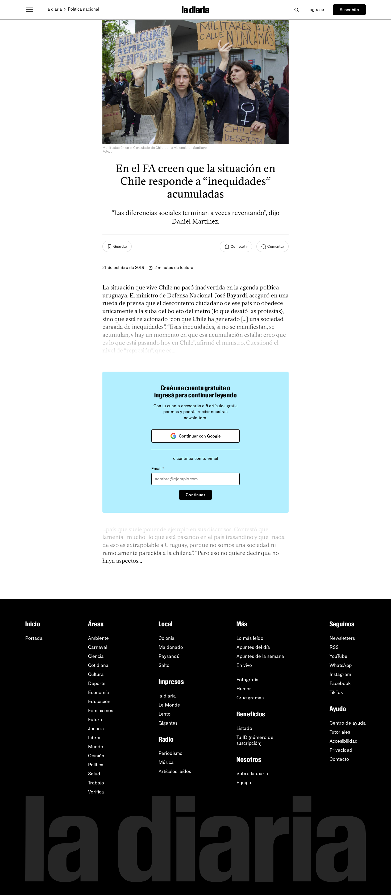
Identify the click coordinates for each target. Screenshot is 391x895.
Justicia (96, 729)
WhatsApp (341, 665)
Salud (94, 774)
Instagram (340, 674)
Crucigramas (250, 698)
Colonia (166, 638)
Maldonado (171, 647)
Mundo (95, 747)
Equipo (243, 782)
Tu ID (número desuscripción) (254, 740)
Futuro (95, 719)
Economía (98, 692)
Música (166, 762)
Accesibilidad (344, 741)
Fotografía (247, 680)
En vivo (244, 665)
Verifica (96, 792)
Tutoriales (340, 732)
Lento (164, 714)
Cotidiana (98, 665)
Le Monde (169, 705)
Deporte (97, 683)
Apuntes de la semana (260, 656)
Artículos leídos (175, 771)
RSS (334, 647)
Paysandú (169, 656)
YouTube (338, 656)
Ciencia (96, 656)
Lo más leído (249, 638)
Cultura (96, 674)
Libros (94, 738)
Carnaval (97, 647)
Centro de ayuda (348, 723)
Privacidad (341, 750)
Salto (164, 665)
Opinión (96, 756)
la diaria (54, 9)
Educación (99, 701)
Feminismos (100, 710)
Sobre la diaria (252, 773)
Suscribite (349, 9)
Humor (243, 689)
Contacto (339, 759)
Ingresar (317, 9)
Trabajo (96, 783)
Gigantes (168, 723)
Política (95, 765)
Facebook (340, 683)
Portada (34, 638)
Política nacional (83, 9)
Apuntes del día (253, 647)
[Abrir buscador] (296, 10)
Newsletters (342, 638)
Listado (244, 728)
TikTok (336, 692)
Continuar (195, 494)
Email (157, 468)
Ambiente (98, 638)
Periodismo (170, 753)
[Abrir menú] (29, 9)
